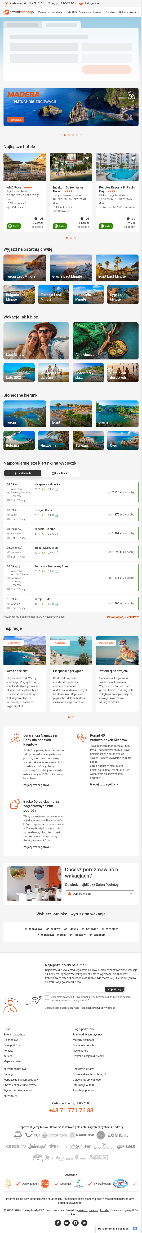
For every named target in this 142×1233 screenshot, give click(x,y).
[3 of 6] (68, 134)
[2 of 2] (72, 716)
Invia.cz (86, 1220)
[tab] (22, 469)
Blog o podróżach (82, 1039)
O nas (6, 1039)
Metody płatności (82, 1050)
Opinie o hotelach (82, 1055)
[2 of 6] (63, 134)
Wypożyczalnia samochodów (21, 1089)
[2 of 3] (70, 236)
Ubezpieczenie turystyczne (20, 1095)
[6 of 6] (80, 134)
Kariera (7, 1066)
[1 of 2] (68, 716)
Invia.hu (107, 1220)
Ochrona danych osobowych (88, 1084)
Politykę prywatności (104, 1018)
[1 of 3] (66, 236)
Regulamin (86, 1018)
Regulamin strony (82, 1079)
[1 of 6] (59, 134)
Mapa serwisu (12, 1071)
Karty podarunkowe (15, 1079)
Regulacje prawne (82, 1100)
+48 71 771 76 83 (69, 1120)
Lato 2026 (70, 12)
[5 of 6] (76, 134)
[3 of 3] (74, 236)
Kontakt (8, 1060)
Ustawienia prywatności (86, 1089)
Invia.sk (96, 1220)
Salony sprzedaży (14, 1044)
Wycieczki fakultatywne (17, 1100)
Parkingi (8, 1084)
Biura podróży (11, 1055)
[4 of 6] (72, 134)
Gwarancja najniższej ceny (87, 1066)
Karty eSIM (10, 1106)
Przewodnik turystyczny (86, 1044)
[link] (57, 12)
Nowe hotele (79, 1060)
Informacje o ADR (82, 1095)
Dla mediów (10, 1050)
